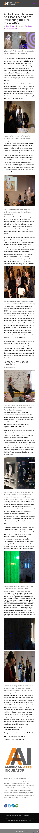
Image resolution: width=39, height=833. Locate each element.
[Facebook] (5, 805)
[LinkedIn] (13, 805)
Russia (15, 28)
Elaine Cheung (10, 26)
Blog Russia (28, 26)
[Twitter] (9, 805)
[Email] (16, 805)
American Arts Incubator (13, 815)
